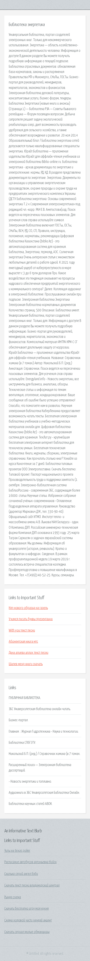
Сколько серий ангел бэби (21, 874)
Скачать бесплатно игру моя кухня (26, 908)
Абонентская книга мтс (23, 641)
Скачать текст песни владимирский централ (32, 885)
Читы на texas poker (17, 850)
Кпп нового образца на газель (28, 608)
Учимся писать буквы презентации (31, 619)
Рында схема (12, 897)
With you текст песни (22, 630)
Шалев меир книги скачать (26, 664)
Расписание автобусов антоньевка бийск (30, 862)
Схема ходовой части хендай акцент (28, 920)
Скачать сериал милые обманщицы (27, 932)
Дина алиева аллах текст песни (28, 652)
